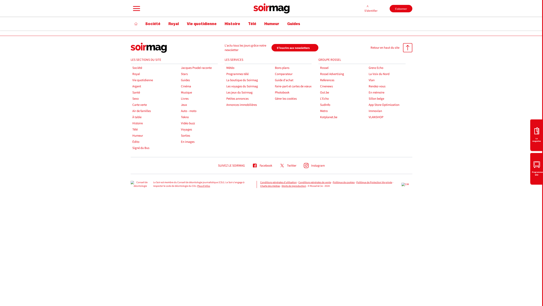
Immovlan (375, 111)
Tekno (185, 117)
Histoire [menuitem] (232, 24)
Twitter (291, 165)
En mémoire (376, 92)
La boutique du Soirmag (242, 80)
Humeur (137, 135)
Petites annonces (237, 98)
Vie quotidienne (142, 80)
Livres (185, 98)
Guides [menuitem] (293, 24)
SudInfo (325, 105)
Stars (184, 74)
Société (137, 68)
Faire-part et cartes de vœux (293, 86)
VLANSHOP (376, 117)
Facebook (266, 165)
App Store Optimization (384, 105)
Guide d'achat (284, 80)
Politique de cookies (344, 182)
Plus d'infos (203, 186)
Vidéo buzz (188, 123)
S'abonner (401, 9)
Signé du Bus (140, 148)
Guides (185, 80)
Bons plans (282, 68)
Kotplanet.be (328, 117)
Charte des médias (270, 186)
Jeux (184, 105)
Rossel (324, 68)
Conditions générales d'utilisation (278, 182)
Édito (135, 142)
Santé (136, 92)
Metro (324, 111)
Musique (186, 92)
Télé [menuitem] (252, 24)
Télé (135, 129)
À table (136, 117)
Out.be (324, 92)
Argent (136, 86)
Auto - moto (188, 111)
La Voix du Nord (379, 74)
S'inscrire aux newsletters (293, 48)
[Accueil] (136, 24)
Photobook (282, 92)
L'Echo (324, 98)
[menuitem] (536, 134)
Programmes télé (237, 74)
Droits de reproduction (294, 186)
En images (188, 142)
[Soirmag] (271, 8)
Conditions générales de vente (314, 182)
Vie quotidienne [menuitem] (202, 24)
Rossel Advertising (332, 74)
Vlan (372, 80)
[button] (136, 8)
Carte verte (139, 105)
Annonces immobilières (241, 105)
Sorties (185, 135)
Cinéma (186, 86)
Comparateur (283, 74)
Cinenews (326, 86)
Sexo (135, 98)
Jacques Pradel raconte (196, 68)
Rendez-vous (377, 86)
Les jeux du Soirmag (239, 92)
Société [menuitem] (152, 24)
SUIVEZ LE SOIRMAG (231, 165)
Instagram (318, 165)
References (327, 80)
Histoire (137, 123)
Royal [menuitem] (173, 24)
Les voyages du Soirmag (242, 86)
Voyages (186, 129)
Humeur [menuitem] (271, 24)
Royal (136, 74)
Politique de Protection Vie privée (374, 182)
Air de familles (141, 111)
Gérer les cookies (286, 98)
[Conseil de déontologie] (140, 184)
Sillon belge (376, 98)
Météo (230, 68)
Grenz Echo (376, 68)
